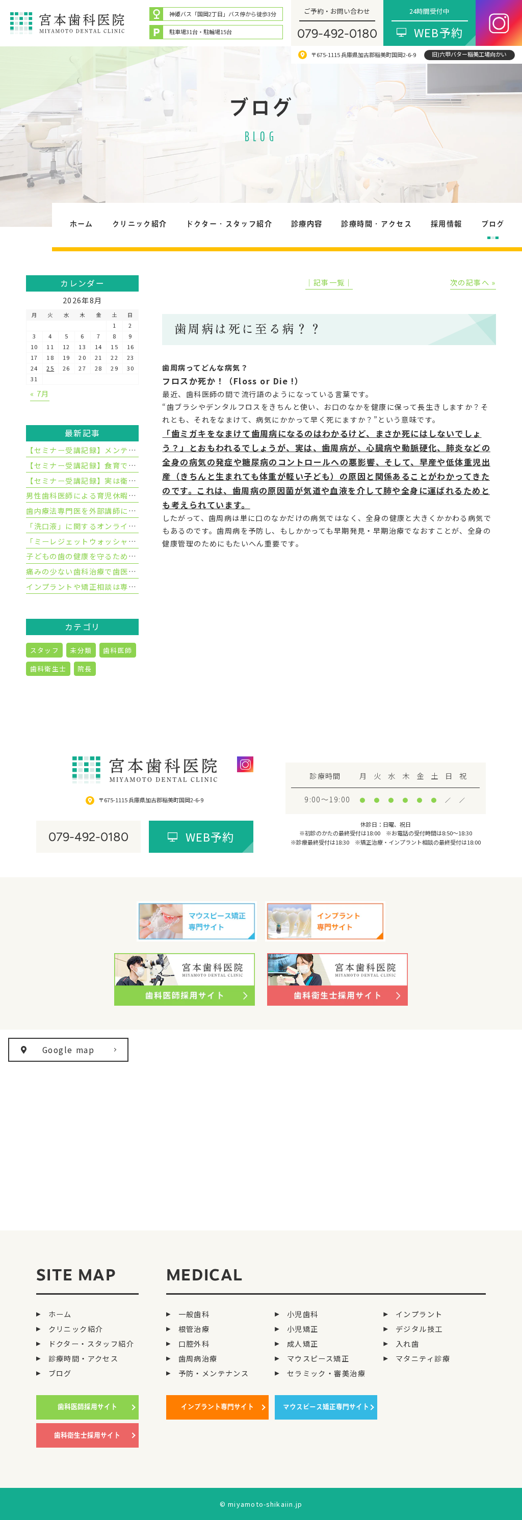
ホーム (60, 1314)
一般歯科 (194, 1314)
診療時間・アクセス (83, 1358)
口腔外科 (194, 1344)
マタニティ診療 (423, 1358)
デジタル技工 (419, 1329)
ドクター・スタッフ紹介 (91, 1344)
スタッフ (45, 650)
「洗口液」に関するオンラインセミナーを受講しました (124, 526)
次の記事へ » (473, 282)
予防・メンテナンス (213, 1373)
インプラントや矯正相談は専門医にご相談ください (116, 587)
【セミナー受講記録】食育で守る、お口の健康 (108, 465)
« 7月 (39, 393)
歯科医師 (118, 650)
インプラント (419, 1314)
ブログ (60, 1373)
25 (50, 368)
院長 (84, 668)
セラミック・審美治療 (326, 1373)
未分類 (81, 650)
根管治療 (194, 1329)
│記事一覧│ (329, 282)
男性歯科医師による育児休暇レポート (93, 495)
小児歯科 (302, 1314)
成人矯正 (302, 1344)
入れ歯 (407, 1344)
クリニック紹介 (75, 1329)
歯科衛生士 (48, 668)
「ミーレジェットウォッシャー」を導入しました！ (116, 541)
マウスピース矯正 (318, 1358)
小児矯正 (302, 1329)
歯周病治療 (198, 1358)
